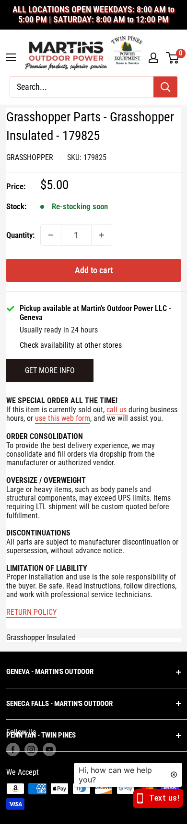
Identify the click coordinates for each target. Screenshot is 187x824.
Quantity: (20, 235)
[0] (173, 58)
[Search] (165, 86)
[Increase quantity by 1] (102, 235)
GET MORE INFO (50, 370)
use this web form (62, 418)
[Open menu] (11, 57)
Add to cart (94, 270)
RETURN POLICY (31, 612)
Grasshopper (29, 157)
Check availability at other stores (71, 345)
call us (116, 409)
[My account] (153, 58)
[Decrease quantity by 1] (51, 235)
